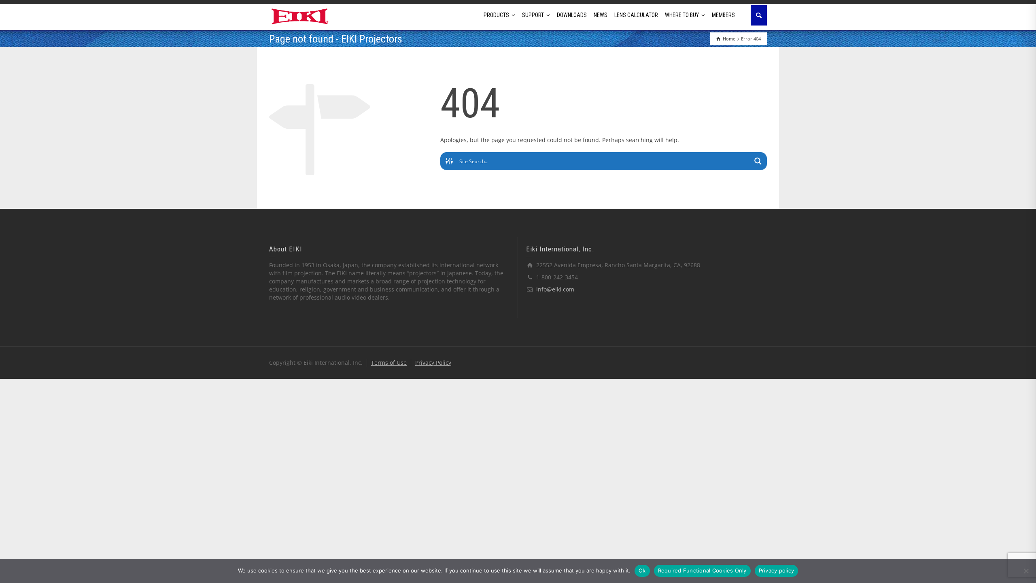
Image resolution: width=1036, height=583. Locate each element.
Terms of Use (389, 362)
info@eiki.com (555, 289)
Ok (642, 570)
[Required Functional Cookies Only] (1026, 571)
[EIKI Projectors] (300, 15)
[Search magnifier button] (758, 161)
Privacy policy (776, 570)
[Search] (759, 15)
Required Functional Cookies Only (702, 570)
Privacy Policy (433, 362)
